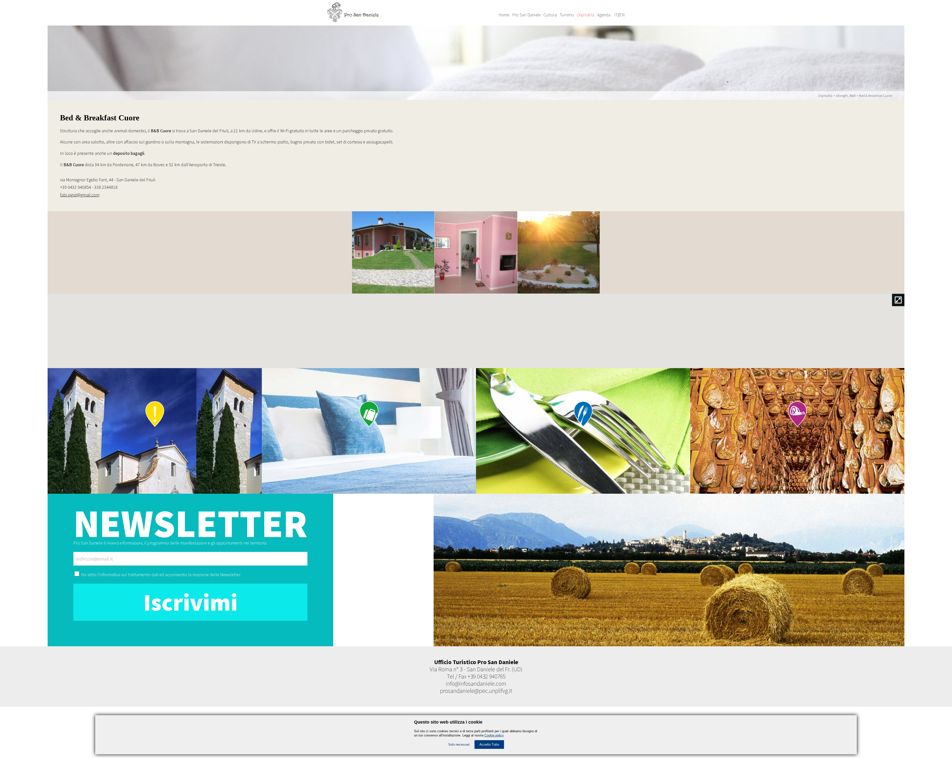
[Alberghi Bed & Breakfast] (369, 431)
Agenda (603, 15)
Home (504, 15)
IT (616, 15)
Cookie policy (494, 735)
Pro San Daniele (526, 15)
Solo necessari (459, 744)
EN (622, 15)
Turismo (567, 15)
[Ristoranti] (583, 431)
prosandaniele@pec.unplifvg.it (476, 691)
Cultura (550, 15)
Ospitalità (585, 15)
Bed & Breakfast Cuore (875, 95)
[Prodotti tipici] (155, 431)
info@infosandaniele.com (476, 683)
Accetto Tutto (489, 744)
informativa (110, 574)
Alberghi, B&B (846, 95)
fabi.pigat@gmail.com (79, 195)
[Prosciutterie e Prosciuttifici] (797, 431)
